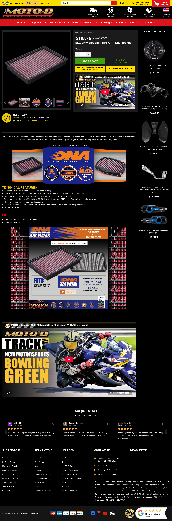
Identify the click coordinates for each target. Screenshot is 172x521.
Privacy (65, 482)
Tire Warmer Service (70, 474)
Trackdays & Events (43, 474)
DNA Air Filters (8, 462)
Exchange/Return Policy (120, 69)
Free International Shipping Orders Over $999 (90, 68)
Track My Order (46, 3)
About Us (38, 458)
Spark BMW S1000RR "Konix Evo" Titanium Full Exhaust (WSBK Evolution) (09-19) (154, 189)
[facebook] (93, 513)
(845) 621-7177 (142, 3)
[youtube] (105, 513)
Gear (20, 22)
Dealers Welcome (115, 500)
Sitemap (65, 486)
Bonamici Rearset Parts (71, 478)
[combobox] (89, 3)
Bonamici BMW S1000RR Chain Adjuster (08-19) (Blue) (154, 231)
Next (68, 102)
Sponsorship (40, 482)
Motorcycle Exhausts (10, 478)
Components (36, 22)
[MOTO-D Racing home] (28, 12)
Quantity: (79, 49)
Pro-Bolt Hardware (10, 474)
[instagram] (99, 513)
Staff (36, 466)
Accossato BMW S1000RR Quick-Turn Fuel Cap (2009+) (154, 67)
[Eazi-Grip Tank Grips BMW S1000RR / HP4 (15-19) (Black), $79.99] (154, 131)
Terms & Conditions (70, 490)
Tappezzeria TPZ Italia (11, 482)
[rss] (112, 513)
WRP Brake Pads (9, 486)
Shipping (65, 462)
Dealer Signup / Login (44, 490)
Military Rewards (41, 478)
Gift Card (6, 490)
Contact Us (66, 458)
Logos (37, 486)
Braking (105, 22)
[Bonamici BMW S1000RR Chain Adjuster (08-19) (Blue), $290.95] (154, 215)
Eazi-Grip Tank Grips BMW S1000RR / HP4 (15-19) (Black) (154, 148)
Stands (120, 22)
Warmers (147, 22)
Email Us (36, 120)
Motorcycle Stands (10, 466)
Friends (38, 470)
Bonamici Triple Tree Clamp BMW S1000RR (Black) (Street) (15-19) (154, 107)
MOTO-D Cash (68, 466)
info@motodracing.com (107, 474)
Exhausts (89, 22)
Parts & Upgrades (9, 458)
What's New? (40, 462)
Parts (75, 22)
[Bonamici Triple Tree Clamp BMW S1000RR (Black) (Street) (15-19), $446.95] (154, 91)
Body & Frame (58, 22)
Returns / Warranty (70, 470)
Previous (5, 102)
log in (124, 3)
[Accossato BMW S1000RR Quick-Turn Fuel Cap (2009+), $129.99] (154, 50)
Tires (133, 22)
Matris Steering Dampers (12, 470)
